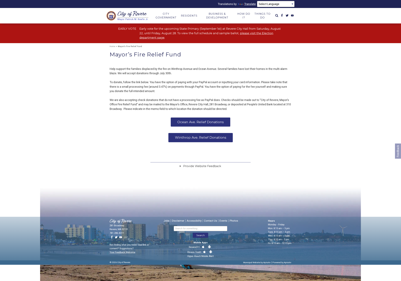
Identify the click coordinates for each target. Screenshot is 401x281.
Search (200, 235)
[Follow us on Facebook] (112, 237)
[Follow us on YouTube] (120, 237)
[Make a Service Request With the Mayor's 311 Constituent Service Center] (125, 237)
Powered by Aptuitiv (282, 262)
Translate (250, 4)
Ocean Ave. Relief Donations (200, 122)
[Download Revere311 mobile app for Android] (209, 246)
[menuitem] (277, 15)
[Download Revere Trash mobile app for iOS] (204, 251)
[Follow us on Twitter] (116, 237)
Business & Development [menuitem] (217, 15)
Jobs (166, 220)
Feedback (398, 151)
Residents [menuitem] (189, 15)
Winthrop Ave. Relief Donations (200, 137)
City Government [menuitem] (166, 15)
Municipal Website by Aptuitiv (257, 262)
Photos (234, 220)
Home (112, 46)
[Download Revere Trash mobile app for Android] (210, 251)
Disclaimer (178, 220)
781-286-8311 (117, 233)
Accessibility (194, 220)
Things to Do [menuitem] (262, 15)
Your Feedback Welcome (122, 252)
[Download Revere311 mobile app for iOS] (203, 246)
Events (223, 220)
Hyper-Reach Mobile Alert (200, 256)
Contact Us (210, 220)
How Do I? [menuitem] (243, 15)
